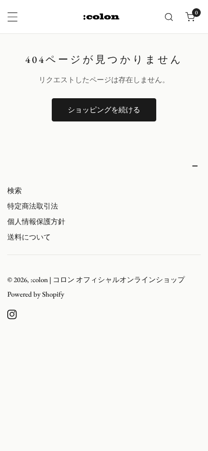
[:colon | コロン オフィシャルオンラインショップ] (101, 16)
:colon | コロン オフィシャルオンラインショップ (107, 279)
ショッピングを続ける (104, 109)
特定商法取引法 (32, 205)
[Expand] (12, 17)
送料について (29, 236)
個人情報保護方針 (36, 221)
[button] (190, 17)
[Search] (168, 17)
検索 (14, 190)
